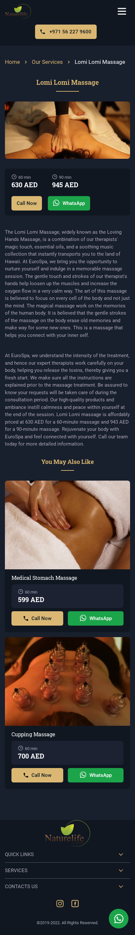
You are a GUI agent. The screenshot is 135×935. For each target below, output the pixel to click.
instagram (60, 903)
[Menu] (122, 11)
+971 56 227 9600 (69, 32)
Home (12, 62)
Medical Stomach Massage (44, 577)
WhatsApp (74, 203)
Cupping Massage (33, 734)
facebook (75, 903)
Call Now (27, 203)
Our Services (47, 62)
